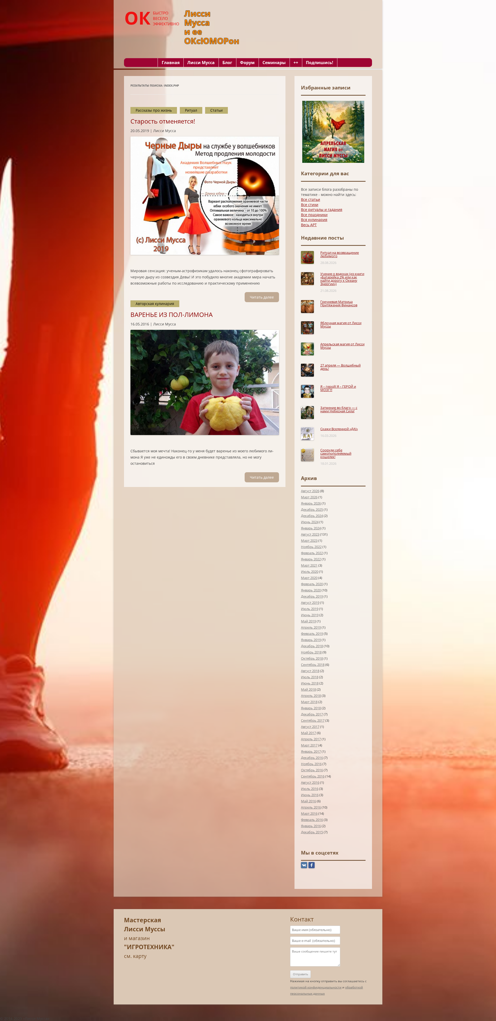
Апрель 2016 (311, 807)
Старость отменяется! (162, 121)
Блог (227, 62)
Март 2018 (309, 701)
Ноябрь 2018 (311, 652)
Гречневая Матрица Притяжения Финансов (338, 303)
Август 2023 (310, 534)
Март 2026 (309, 497)
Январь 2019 (311, 639)
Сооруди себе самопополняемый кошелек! (335, 453)
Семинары (274, 62)
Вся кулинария (314, 219)
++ (295, 62)
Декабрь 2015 (312, 832)
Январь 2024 (311, 528)
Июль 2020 (309, 571)
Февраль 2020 (312, 584)
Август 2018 (310, 670)
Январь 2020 (311, 590)
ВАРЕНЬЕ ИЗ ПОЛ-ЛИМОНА (171, 314)
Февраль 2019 (312, 633)
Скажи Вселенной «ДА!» (339, 428)
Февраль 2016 (312, 819)
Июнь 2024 (310, 522)
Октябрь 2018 (312, 658)
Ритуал (191, 110)
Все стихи (309, 204)
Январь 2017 (311, 751)
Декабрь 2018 (312, 646)
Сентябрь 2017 (312, 720)
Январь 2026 (311, 503)
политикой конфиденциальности (316, 987)
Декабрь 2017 (312, 714)
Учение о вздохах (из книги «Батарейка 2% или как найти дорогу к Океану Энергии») (342, 278)
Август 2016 (310, 782)
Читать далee (262, 297)
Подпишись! (319, 62)
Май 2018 (308, 689)
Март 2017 (309, 745)
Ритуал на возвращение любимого (339, 254)
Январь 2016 (311, 826)
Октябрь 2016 (312, 770)
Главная (171, 62)
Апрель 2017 (311, 739)
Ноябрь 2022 (311, 546)
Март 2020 (309, 577)
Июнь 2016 (310, 795)
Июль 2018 (309, 677)
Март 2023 (309, 540)
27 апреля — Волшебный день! (340, 367)
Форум (247, 62)
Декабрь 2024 (312, 515)
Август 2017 (310, 726)
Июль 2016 (309, 788)
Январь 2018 (311, 708)
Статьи (216, 110)
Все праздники (314, 214)
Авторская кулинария (155, 303)
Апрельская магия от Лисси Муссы (342, 346)
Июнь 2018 (310, 683)
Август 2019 (310, 602)
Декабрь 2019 (312, 596)
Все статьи (310, 199)
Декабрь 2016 (312, 757)
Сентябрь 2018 (312, 664)
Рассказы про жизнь (154, 110)
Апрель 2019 (311, 627)
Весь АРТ (309, 224)
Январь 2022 (311, 559)
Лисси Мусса (201, 62)
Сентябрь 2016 (312, 776)
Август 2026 (310, 491)
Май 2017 (308, 732)
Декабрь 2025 (312, 509)
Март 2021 (309, 565)
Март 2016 (309, 813)
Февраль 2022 (312, 553)
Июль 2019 (309, 608)
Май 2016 (308, 801)
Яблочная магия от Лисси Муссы (340, 325)
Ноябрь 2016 (311, 763)
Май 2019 (308, 621)
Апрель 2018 (311, 695)
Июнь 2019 (310, 615)
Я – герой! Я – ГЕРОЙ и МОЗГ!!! (338, 388)
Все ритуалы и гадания (321, 209)
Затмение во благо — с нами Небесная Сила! (338, 409)
